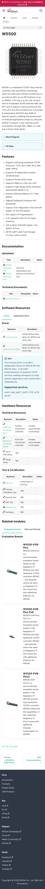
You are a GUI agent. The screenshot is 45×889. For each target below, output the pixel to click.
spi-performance (12, 299)
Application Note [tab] (21, 316)
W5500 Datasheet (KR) (7, 276)
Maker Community (10, 839)
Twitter (5, 865)
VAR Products (8, 791)
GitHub (5, 843)
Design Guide (8, 788)
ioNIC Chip (27, 2)
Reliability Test (11, 507)
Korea (4, 817)
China (4, 813)
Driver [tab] (7, 316)
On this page (9, 27)
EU (3, 809)
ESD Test (9, 483)
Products (6, 784)
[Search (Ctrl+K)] (41, 10)
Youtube (5, 869)
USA (4, 806)
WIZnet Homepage (10, 831)
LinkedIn (5, 861)
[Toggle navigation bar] (4, 10)
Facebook (6, 857)
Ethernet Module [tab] (32, 529)
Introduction (7, 780)
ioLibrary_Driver (11, 337)
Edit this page (11, 746)
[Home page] (4, 18)
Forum (5, 835)
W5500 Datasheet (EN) (7, 268)
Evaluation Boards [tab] (12, 529)
